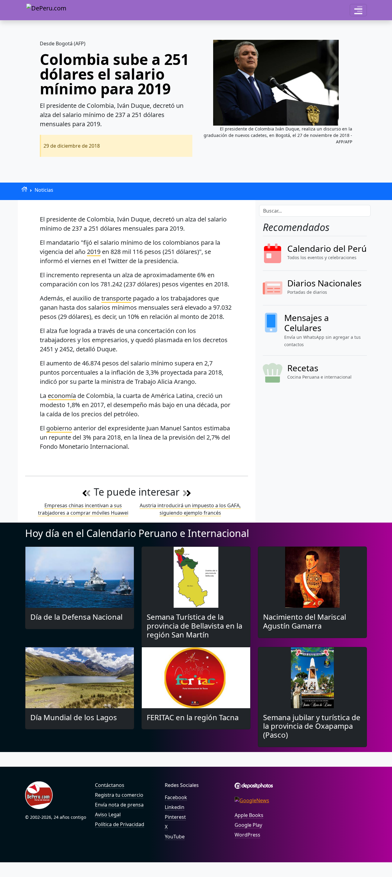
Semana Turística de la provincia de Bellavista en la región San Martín (194, 626)
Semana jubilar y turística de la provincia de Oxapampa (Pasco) (311, 726)
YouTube (175, 836)
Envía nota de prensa (119, 804)
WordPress (247, 834)
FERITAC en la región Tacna (193, 717)
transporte (116, 298)
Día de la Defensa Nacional (76, 617)
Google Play (248, 825)
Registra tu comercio (119, 795)
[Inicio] (24, 189)
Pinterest (175, 817)
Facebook (176, 797)
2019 (93, 252)
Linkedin (174, 807)
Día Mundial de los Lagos (73, 717)
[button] (358, 10)
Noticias (44, 190)
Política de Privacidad (119, 824)
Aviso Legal (108, 814)
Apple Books (249, 815)
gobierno (59, 428)
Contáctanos (109, 785)
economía (62, 395)
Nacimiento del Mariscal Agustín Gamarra (304, 621)
